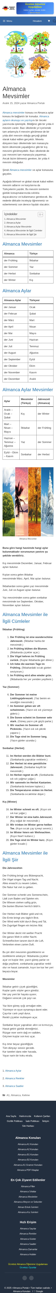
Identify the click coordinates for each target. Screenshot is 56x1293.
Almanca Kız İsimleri (28, 1212)
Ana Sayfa (11, 1116)
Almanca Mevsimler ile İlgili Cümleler (24, 230)
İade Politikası (32, 1121)
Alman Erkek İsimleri (28, 1207)
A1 (8, 1095)
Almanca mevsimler (14, 112)
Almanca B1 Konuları (28, 1154)
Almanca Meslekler (28, 1196)
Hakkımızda (25, 1116)
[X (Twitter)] (31, 1278)
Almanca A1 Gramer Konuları (28, 1164)
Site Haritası (28, 1126)
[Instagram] (24, 1278)
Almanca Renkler (14, 1078)
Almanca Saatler (14, 1086)
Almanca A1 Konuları (28, 1144)
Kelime (26, 1095)
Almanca (16, 1095)
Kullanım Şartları (42, 1116)
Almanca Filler (28, 1186)
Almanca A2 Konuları (28, 1149)
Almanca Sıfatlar (28, 1191)
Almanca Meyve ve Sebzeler (28, 1202)
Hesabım (37, 21)
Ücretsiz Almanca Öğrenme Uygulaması (28, 1264)
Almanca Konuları (21, 1291)
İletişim (45, 1121)
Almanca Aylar (13, 222)
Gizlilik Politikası (15, 1121)
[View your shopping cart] (49, 21)
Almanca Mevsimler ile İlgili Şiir (21, 234)
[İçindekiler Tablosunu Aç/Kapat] (39, 214)
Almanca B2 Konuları (28, 1159)
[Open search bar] (54, 21)
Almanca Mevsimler (16, 219)
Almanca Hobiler (28, 1254)
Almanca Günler (28, 1238)
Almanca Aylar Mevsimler (19, 226)
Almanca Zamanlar (28, 1249)
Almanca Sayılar (28, 1228)
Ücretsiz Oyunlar (28, 1267)
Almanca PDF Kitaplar (28, 1170)
